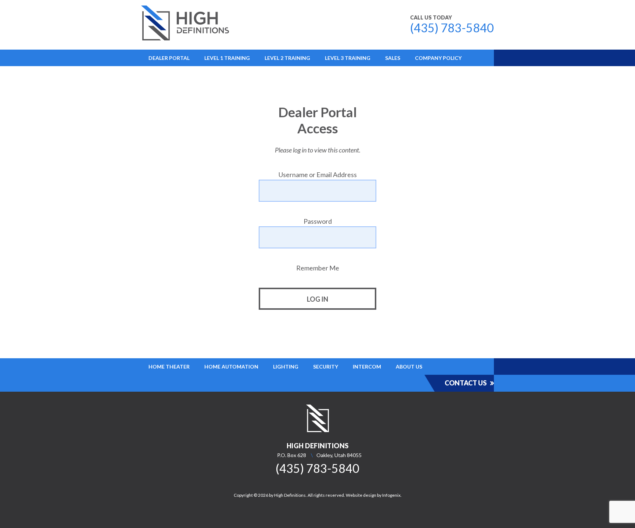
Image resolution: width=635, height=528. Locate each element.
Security (325, 366)
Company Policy (438, 58)
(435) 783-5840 (452, 28)
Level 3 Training (347, 58)
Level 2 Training (287, 58)
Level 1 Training (227, 58)
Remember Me (317, 268)
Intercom (367, 366)
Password (318, 221)
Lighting (285, 366)
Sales (392, 58)
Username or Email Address (318, 174)
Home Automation (231, 366)
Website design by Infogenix (373, 495)
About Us (409, 366)
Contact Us (466, 383)
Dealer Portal (169, 58)
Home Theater (169, 366)
